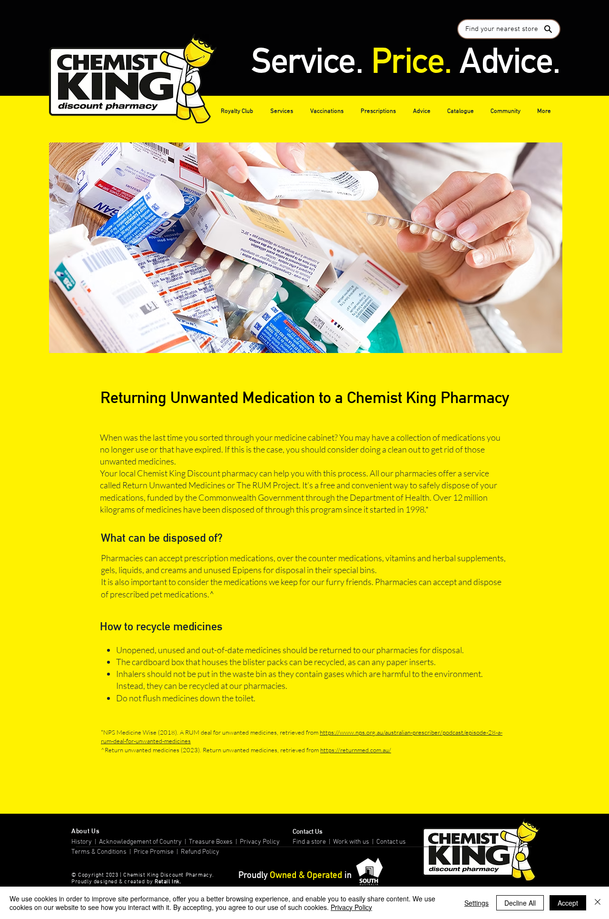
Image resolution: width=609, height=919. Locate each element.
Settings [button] (476, 903)
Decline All (520, 903)
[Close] (597, 902)
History (81, 842)
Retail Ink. (168, 882)
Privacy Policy (260, 842)
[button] (238, 111)
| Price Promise (151, 852)
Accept (568, 903)
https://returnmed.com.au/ (355, 750)
